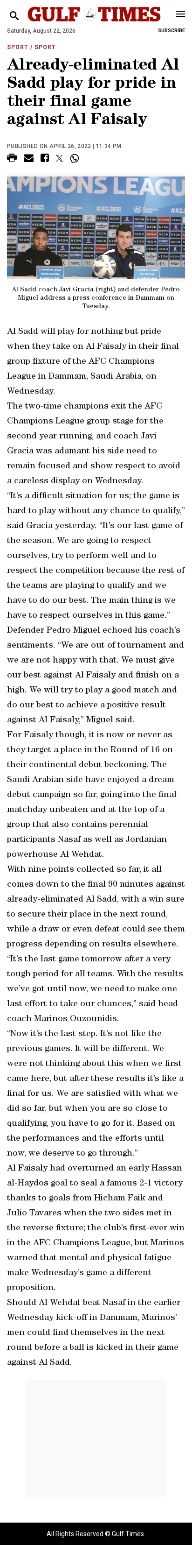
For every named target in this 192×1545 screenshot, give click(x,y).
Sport (17, 47)
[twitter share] (59, 158)
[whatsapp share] (76, 158)
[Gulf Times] (94, 23)
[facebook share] (45, 159)
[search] (14, 16)
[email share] (29, 159)
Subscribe (171, 30)
